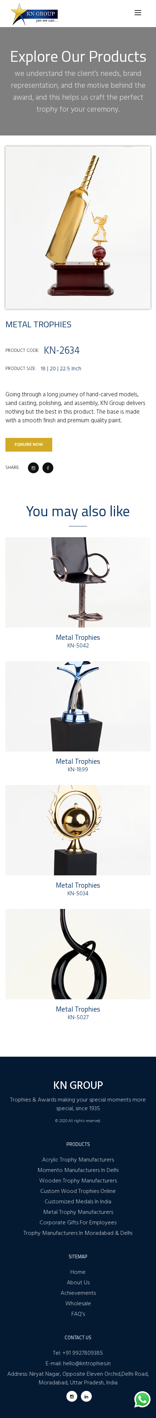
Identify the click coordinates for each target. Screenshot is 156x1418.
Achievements (78, 1293)
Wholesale (78, 1304)
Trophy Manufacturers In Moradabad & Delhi (78, 1233)
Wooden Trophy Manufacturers (78, 1181)
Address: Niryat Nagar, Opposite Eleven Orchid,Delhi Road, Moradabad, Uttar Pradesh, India (78, 1379)
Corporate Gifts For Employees (78, 1223)
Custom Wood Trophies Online (78, 1191)
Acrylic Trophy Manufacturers (78, 1160)
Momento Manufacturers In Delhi (78, 1170)
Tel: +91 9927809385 (78, 1353)
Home (78, 1272)
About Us (78, 1283)
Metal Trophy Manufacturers (78, 1212)
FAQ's (78, 1314)
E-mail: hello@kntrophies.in (78, 1364)
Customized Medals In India (78, 1202)
